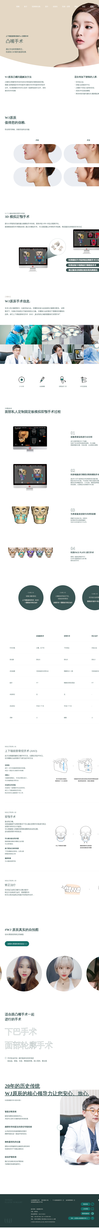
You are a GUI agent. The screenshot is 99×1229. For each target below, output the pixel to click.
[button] (60, 1127)
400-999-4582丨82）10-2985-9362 (42, 1216)
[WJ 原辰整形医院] (13, 1221)
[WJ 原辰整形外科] (13, 1201)
